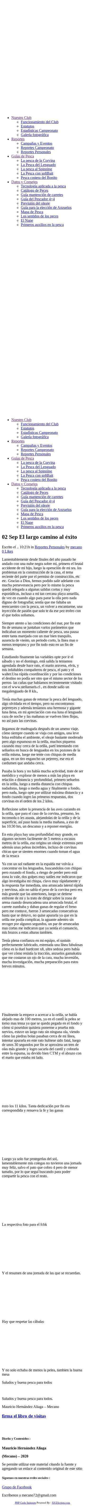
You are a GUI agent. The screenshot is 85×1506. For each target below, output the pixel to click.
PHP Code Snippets (25, 1502)
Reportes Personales (50, 547)
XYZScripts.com (61, 1502)
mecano (76, 547)
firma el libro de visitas (24, 1415)
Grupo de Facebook (17, 1487)
